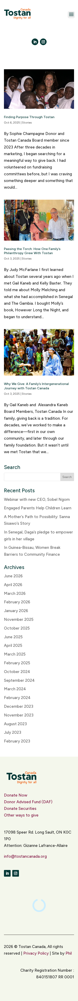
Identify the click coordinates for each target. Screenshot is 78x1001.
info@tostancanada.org (25, 856)
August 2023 (15, 723)
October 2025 (17, 628)
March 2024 (15, 689)
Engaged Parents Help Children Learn (37, 508)
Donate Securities (20, 808)
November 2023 (18, 715)
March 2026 (15, 593)
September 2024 (19, 680)
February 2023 (17, 741)
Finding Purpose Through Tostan (29, 117)
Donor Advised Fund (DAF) (28, 801)
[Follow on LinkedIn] (35, 41)
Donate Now (16, 795)
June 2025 (13, 637)
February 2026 (17, 602)
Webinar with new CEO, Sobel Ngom (37, 499)
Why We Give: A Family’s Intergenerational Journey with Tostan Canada (36, 386)
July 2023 (12, 732)
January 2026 (16, 610)
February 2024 (17, 697)
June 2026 (13, 576)
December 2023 (18, 706)
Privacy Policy (36, 953)
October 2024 (17, 671)
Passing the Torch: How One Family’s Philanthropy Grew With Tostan (32, 251)
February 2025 (17, 663)
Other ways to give (21, 815)
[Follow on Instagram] (43, 41)
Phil (69, 953)
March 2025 (15, 654)
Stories (27, 122)
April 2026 (13, 584)
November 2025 (18, 619)
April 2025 (13, 645)
